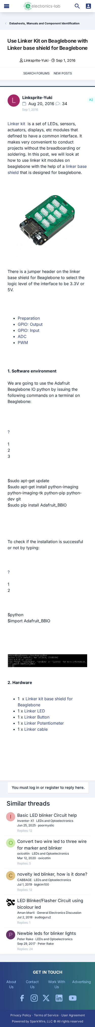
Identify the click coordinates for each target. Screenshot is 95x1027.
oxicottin (23, 853)
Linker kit (18, 123)
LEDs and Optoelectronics (54, 821)
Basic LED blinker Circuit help (47, 815)
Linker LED (34, 710)
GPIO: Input (28, 330)
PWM (23, 342)
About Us (11, 984)
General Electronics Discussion (59, 913)
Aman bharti (26, 913)
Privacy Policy (20, 1015)
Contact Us (32, 984)
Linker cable (36, 729)
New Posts (63, 73)
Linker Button (36, 717)
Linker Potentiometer (44, 723)
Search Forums (36, 73)
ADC (22, 336)
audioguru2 (43, 917)
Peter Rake (25, 939)
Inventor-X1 (25, 821)
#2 (91, 100)
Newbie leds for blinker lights (46, 933)
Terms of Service (46, 1015)
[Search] (77, 6)
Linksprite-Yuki (36, 60)
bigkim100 (41, 884)
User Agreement (73, 1015)
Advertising (81, 982)
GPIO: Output (30, 324)
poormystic (46, 825)
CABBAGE (24, 880)
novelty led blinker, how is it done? (52, 874)
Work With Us (56, 984)
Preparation (29, 318)
